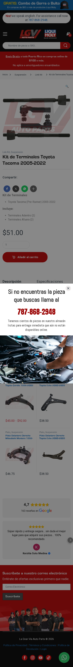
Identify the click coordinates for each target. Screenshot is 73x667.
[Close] (68, 288)
